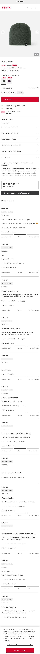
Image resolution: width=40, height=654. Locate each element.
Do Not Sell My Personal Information (20, 645)
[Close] (37, 629)
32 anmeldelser (13, 71)
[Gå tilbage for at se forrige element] (3, 32)
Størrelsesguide (34, 88)
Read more (7, 179)
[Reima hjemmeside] (6, 7)
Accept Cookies (20, 650)
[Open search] (28, 7)
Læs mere (9, 113)
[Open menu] (36, 7)
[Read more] (20, 175)
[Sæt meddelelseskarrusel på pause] (36, 1)
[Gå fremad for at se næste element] (37, 32)
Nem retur (20, 2)
